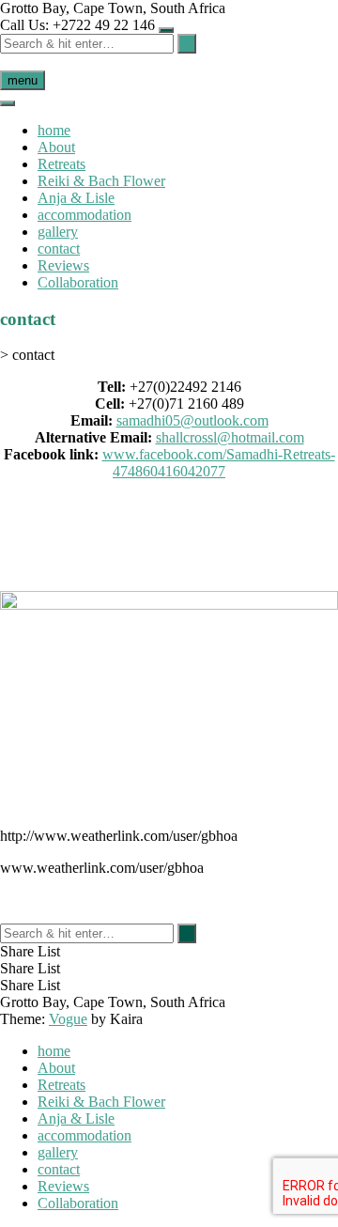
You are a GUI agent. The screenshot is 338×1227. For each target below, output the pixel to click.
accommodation (84, 215)
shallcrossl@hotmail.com (230, 437)
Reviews (63, 265)
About (56, 147)
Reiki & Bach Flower (101, 181)
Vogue (68, 1019)
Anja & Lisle (76, 198)
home (54, 130)
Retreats (61, 164)
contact (59, 248)
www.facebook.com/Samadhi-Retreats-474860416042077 (218, 462)
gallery (58, 232)
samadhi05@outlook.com (192, 420)
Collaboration (78, 282)
